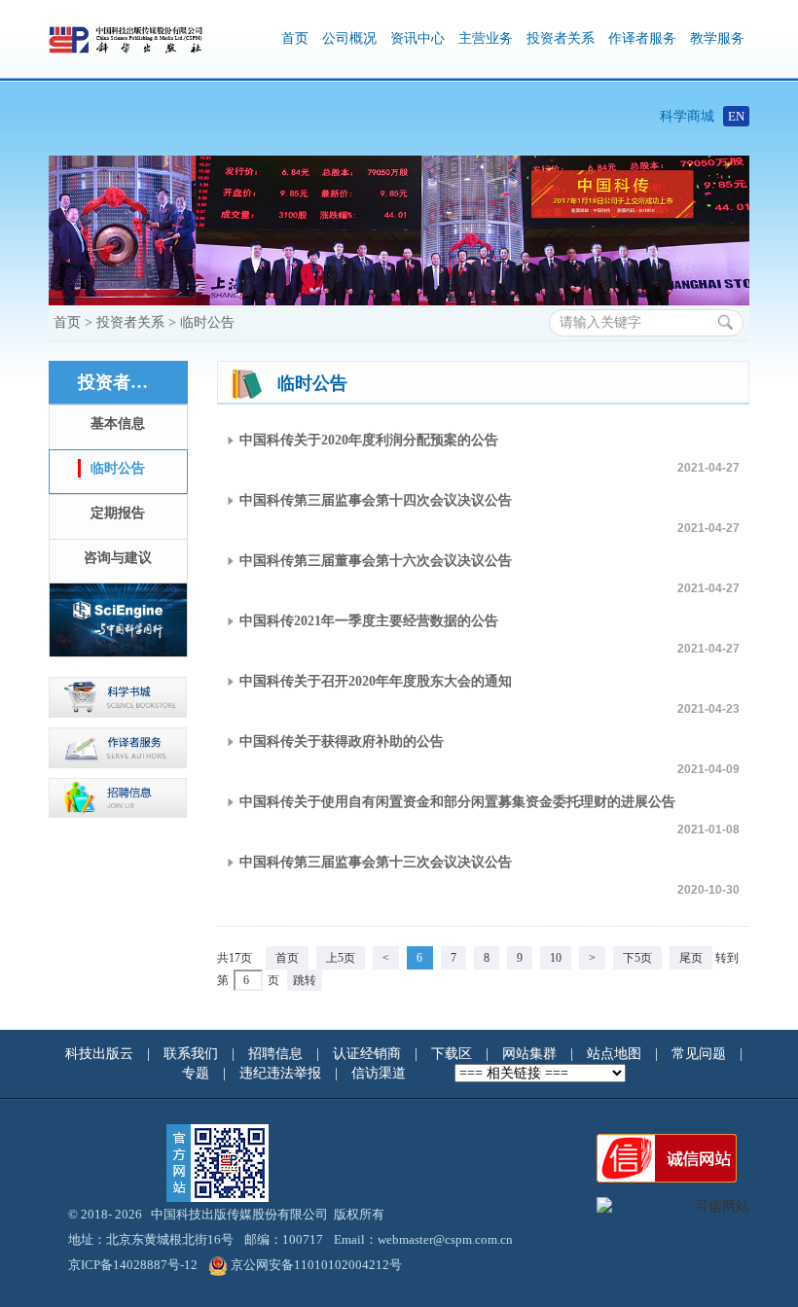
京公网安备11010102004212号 (316, 1264)
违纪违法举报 (282, 1073)
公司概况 (349, 38)
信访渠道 (380, 1073)
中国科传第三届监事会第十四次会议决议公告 (375, 500)
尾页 (691, 958)
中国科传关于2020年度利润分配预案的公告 (368, 440)
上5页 (340, 958)
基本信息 (118, 423)
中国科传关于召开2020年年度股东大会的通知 (375, 681)
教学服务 (717, 38)
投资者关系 (560, 38)
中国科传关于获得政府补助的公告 (341, 741)
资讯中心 (417, 38)
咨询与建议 (118, 557)
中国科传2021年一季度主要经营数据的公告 (368, 621)
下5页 (637, 958)
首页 (294, 38)
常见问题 (700, 1053)
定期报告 (118, 513)
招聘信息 (277, 1053)
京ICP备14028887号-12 (133, 1264)
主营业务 (485, 38)
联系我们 (192, 1053)
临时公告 (207, 322)
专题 (197, 1073)
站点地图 (616, 1053)
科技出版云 (99, 1053)
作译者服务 (642, 38)
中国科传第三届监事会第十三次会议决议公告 (375, 862)
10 (556, 958)
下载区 (451, 1053)
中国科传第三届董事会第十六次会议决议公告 (375, 560)
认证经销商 (369, 1053)
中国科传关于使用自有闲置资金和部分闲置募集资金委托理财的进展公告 (457, 802)
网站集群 (531, 1053)
